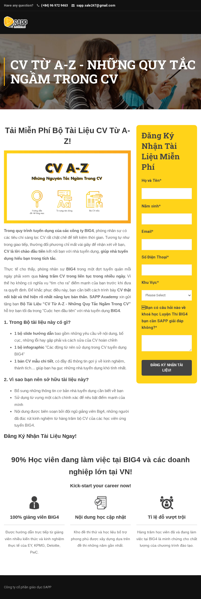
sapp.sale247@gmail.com (95, 5)
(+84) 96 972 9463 (54, 5)
